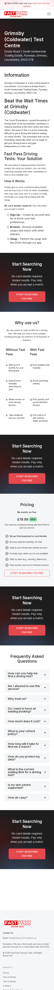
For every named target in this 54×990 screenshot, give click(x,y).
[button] (49, 14)
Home (6, 972)
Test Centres (9, 981)
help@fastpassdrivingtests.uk (22, 938)
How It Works (9, 977)
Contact (7, 985)
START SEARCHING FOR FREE (27, 296)
